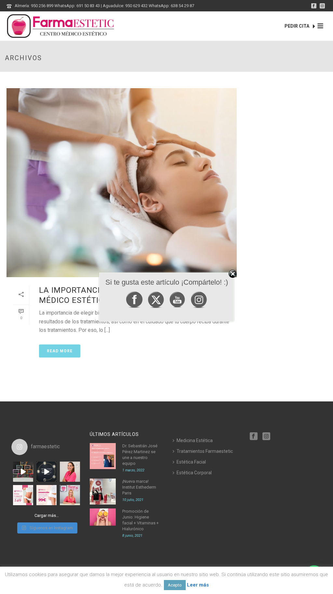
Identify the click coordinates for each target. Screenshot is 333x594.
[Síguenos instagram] (266, 436)
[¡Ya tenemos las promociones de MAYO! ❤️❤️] (46, 495)
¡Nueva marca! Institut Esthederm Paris (139, 487)
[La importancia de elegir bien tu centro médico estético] (122, 182)
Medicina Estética (195, 440)
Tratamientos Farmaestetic (205, 451)
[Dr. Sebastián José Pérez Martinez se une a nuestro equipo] (103, 456)
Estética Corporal (194, 472)
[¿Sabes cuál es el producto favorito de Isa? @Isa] (70, 472)
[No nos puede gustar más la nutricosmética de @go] (23, 472)
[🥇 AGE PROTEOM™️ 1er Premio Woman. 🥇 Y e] (46, 472)
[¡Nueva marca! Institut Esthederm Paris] (103, 492)
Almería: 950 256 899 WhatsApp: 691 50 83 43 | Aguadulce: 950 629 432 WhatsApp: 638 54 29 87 (104, 5)
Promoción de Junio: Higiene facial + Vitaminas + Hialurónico (140, 520)
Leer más (198, 585)
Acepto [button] (175, 585)
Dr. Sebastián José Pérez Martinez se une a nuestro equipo (139, 454)
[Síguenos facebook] (254, 436)
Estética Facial (191, 462)
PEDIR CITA (297, 26)
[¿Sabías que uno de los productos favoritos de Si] (70, 495)
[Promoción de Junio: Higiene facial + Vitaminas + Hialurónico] (103, 517)
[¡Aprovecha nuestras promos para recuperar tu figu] (23, 495)
